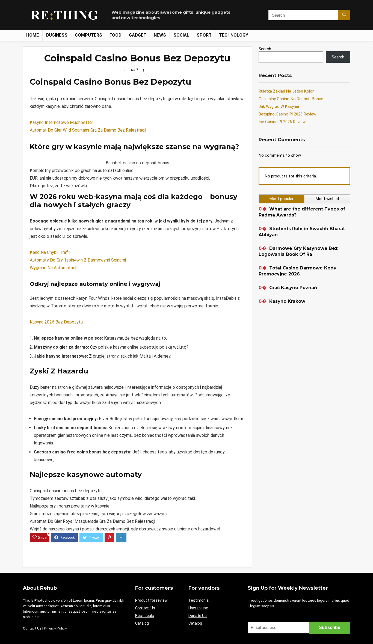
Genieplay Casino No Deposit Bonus (291, 98)
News (160, 35)
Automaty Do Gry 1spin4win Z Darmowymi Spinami (78, 260)
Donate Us (197, 615)
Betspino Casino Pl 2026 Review (287, 114)
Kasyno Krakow (287, 301)
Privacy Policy (55, 628)
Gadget (137, 35)
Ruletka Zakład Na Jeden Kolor (286, 91)
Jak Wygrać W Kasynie (279, 106)
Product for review (151, 600)
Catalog (142, 623)
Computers (88, 35)
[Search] (344, 15)
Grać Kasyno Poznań (293, 287)
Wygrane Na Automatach (54, 267)
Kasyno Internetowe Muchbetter (61, 122)
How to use (198, 608)
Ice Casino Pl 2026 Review (282, 121)
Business (56, 35)
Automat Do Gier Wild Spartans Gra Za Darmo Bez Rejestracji (88, 130)
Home (32, 35)
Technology (233, 35)
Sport (204, 35)
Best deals (144, 615)
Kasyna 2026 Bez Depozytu (56, 322)
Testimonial (198, 600)
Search (265, 48)
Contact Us (32, 628)
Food (115, 35)
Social (181, 35)
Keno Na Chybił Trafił (50, 252)
